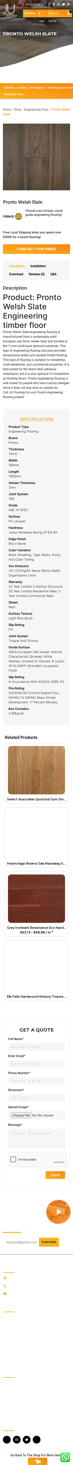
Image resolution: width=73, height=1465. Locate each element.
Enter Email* (16, 1056)
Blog (6, 1329)
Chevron (9, 87)
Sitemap (8, 1360)
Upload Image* (18, 1107)
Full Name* (16, 1039)
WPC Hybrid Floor (15, 1413)
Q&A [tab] (53, 274)
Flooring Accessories (17, 1401)
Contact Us (10, 1341)
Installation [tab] (38, 266)
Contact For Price (36, 249)
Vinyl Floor (10, 1407)
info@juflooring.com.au (25, 1294)
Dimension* (16, 1090)
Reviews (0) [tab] (37, 274)
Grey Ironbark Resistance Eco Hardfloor (37, 928)
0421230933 (34, 4)
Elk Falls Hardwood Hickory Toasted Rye (37, 996)
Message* (15, 1125)
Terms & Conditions (16, 1354)
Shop (17, 109)
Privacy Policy (12, 1348)
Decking (22, 87)
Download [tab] (16, 274)
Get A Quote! (53, 14)
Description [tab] (17, 266)
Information (11, 1323)
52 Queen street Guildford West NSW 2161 (38, 1278)
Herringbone (37, 87)
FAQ (6, 1335)
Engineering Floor (36, 109)
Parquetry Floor (13, 94)
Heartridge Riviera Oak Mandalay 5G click (37, 863)
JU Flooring (11, 1317)
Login (42, 13)
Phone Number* (19, 1073)
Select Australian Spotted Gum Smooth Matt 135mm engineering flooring (37, 799)
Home (7, 109)
